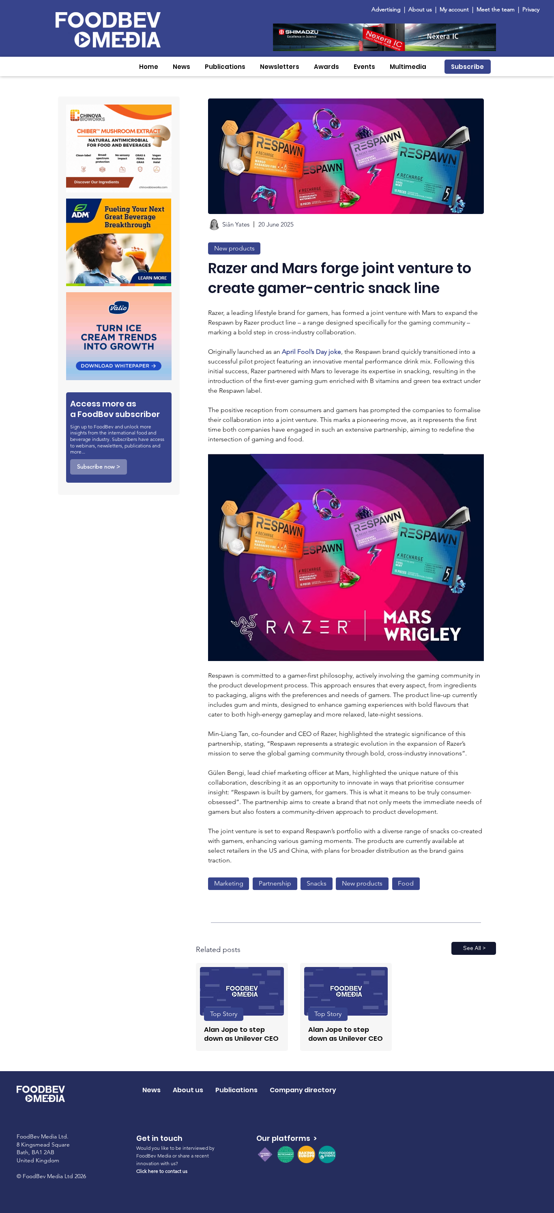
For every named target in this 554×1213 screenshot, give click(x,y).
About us (420, 9)
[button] (181, 66)
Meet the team (496, 9)
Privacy (530, 9)
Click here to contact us (161, 1171)
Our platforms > (286, 1138)
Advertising (387, 9)
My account (454, 9)
